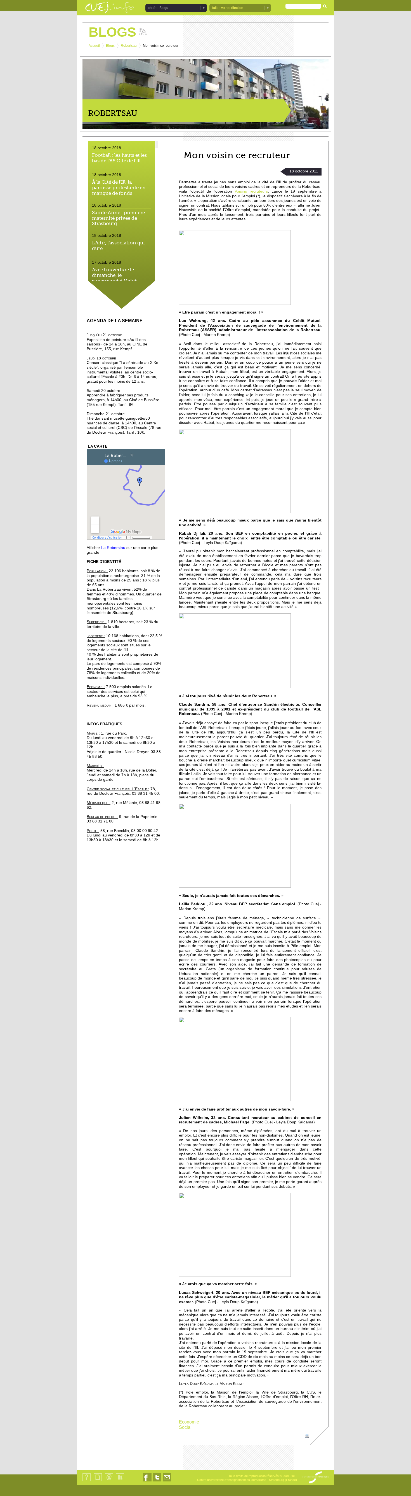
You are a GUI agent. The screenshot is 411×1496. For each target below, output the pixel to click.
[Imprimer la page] (307, 1436)
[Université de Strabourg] (315, 1478)
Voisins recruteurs (250, 191)
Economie (189, 1422)
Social (185, 1427)
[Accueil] (109, 8)
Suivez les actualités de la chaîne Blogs (143, 31)
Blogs (110, 46)
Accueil (94, 46)
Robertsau (129, 46)
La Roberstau (113, 548)
